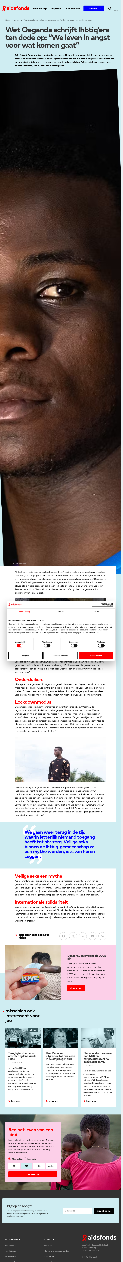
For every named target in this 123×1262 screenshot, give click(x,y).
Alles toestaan (96, 655)
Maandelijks (17, 1159)
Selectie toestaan (60, 655)
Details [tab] (61, 612)
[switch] (47, 645)
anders (51, 1166)
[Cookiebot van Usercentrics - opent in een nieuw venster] (102, 605)
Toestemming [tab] (24, 612)
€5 (14, 1166)
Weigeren (26, 655)
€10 (26, 1166)
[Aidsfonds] (15, 8)
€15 (39, 1166)
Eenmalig (31, 1159)
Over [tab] (97, 612)
